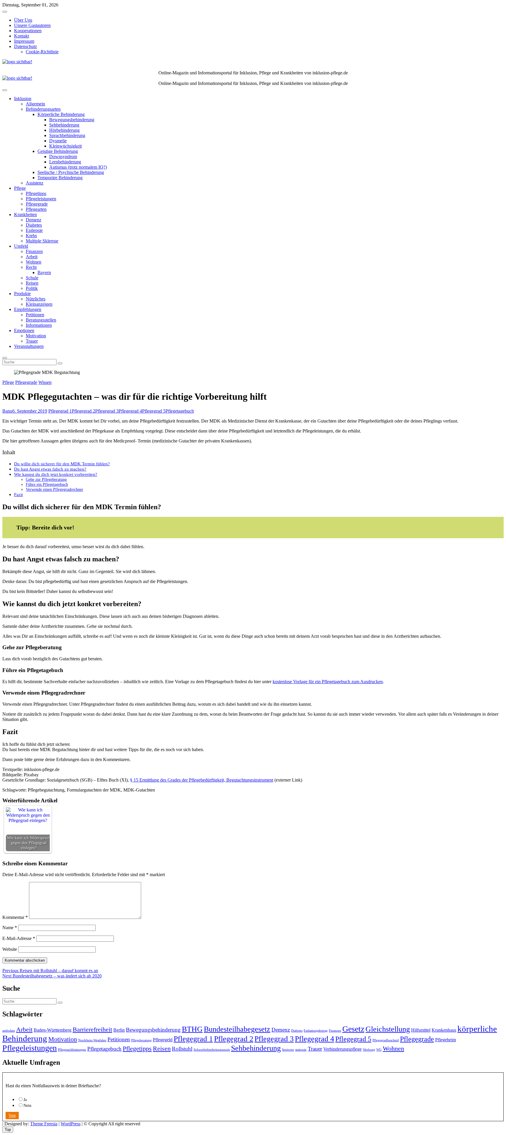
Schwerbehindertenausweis (212, 1049)
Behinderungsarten (43, 109)
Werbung (369, 1049)
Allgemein (35, 103)
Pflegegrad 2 (83, 410)
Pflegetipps (36, 193)
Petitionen (35, 314)
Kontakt (21, 35)
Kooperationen (28, 30)
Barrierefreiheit (92, 1029)
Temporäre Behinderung (60, 177)
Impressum (24, 41)
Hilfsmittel (420, 1030)
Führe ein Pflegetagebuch (47, 484)
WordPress (71, 1123)
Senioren (288, 1049)
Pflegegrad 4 (130, 410)
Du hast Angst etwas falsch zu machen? (50, 468)
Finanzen (34, 251)
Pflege (20, 188)
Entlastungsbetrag (316, 1030)
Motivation (36, 335)
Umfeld (21, 246)
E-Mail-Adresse (18, 938)
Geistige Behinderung (57, 151)
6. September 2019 (29, 410)
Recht (31, 267)
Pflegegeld (162, 1039)
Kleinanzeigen (39, 304)
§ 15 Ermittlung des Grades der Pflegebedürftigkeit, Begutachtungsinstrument (201, 779)
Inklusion (22, 98)
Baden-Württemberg (52, 1030)
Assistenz (34, 182)
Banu (7, 410)
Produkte (22, 293)
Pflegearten (36, 209)
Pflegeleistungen (41, 198)
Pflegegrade (37, 203)
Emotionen (24, 330)
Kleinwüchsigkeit (65, 145)
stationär (301, 1049)
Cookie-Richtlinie (42, 51)
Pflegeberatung (141, 1040)
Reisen (32, 283)
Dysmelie (58, 140)
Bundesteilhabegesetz (237, 1029)
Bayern (44, 272)
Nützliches (35, 298)
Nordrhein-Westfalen (92, 1040)
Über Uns (23, 20)
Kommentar (15, 917)
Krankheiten (25, 214)
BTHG (192, 1029)
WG (379, 1049)
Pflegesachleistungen (72, 1049)
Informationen (39, 325)
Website (9, 949)
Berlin (119, 1030)
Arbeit (31, 256)
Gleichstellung (387, 1029)
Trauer (32, 341)
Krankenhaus (444, 1030)
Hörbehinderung (64, 130)
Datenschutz (25, 46)
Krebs (31, 235)
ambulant (8, 1030)
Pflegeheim (445, 1039)
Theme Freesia (43, 1123)
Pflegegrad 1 (60, 410)
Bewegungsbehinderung (71, 119)
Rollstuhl (182, 1049)
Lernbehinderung (65, 161)
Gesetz (353, 1028)
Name (9, 927)
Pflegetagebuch (179, 410)
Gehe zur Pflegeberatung (46, 479)
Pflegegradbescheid (385, 1040)
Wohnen (33, 261)
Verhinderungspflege (342, 1049)
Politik (32, 288)
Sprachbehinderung (67, 135)
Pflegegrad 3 (107, 410)
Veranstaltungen (29, 346)
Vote (12, 1115)
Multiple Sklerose (42, 240)
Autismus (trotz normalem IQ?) (78, 167)
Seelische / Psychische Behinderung (70, 172)
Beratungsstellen (41, 319)
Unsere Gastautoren (32, 25)
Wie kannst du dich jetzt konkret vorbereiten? (55, 474)
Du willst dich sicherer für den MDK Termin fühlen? (62, 463)
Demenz (33, 219)
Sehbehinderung (64, 124)
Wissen (45, 382)
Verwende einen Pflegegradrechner (54, 489)
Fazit (18, 494)
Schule (32, 277)
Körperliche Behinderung (61, 114)
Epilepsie (34, 230)
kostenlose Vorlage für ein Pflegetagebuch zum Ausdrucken (328, 681)
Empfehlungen (27, 309)
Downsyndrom (63, 156)
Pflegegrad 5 (153, 410)
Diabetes (34, 225)
